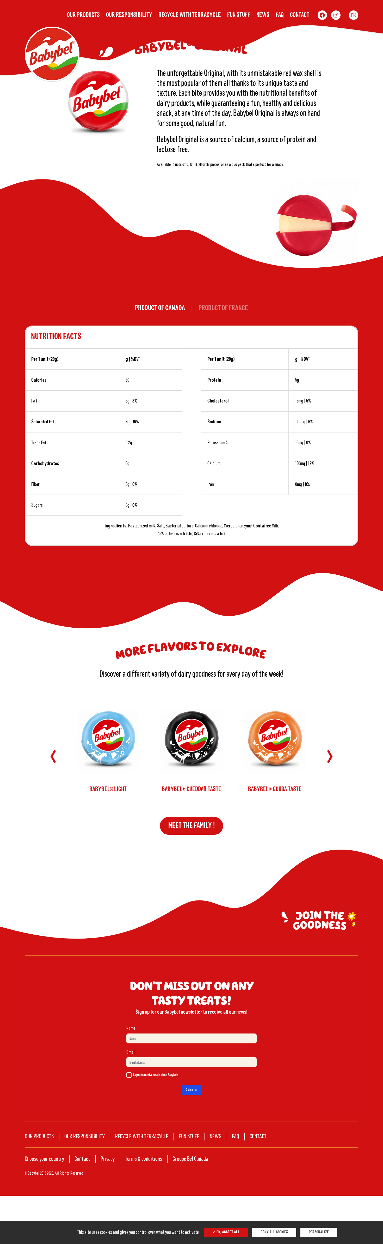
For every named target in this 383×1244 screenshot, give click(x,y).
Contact (299, 15)
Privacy (108, 1159)
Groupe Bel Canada (190, 1159)
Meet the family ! (191, 825)
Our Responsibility (129, 15)
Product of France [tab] (223, 308)
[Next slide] (330, 756)
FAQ (280, 15)
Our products (39, 1136)
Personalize (319, 1232)
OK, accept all (228, 1232)
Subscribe (191, 1090)
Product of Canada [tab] (160, 308)
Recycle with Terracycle (189, 15)
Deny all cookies (274, 1232)
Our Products (83, 15)
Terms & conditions (143, 1159)
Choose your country (44, 1159)
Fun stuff (238, 15)
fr (353, 15)
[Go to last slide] (53, 756)
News (262, 15)
